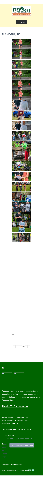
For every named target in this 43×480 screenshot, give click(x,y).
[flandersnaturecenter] (21, 12)
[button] (29, 470)
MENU (23, 22)
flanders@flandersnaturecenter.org (18, 438)
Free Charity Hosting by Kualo (12, 464)
